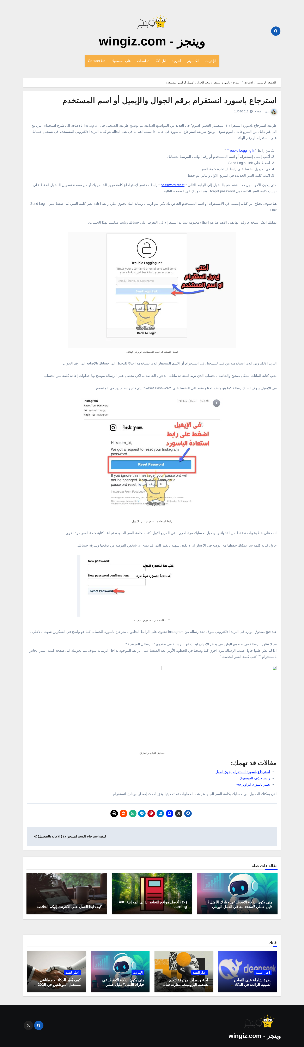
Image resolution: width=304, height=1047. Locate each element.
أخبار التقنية (263, 972)
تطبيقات (142, 61)
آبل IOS (160, 61)
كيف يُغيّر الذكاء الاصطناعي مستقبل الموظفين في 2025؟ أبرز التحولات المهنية (58, 984)
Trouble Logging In (241, 150)
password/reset (172, 185)
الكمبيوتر (193, 61)
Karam (259, 111)
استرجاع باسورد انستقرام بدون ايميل (242, 772)
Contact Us (96, 61)
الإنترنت (210, 61)
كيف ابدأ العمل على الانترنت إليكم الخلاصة (69, 907)
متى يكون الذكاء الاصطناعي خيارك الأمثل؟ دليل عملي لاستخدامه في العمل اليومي (240, 904)
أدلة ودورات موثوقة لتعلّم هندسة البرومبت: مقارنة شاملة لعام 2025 (184, 984)
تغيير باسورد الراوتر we (253, 784)
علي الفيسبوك (121, 61)
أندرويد (176, 61)
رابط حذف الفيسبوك (254, 778)
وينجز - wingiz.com (152, 41)
